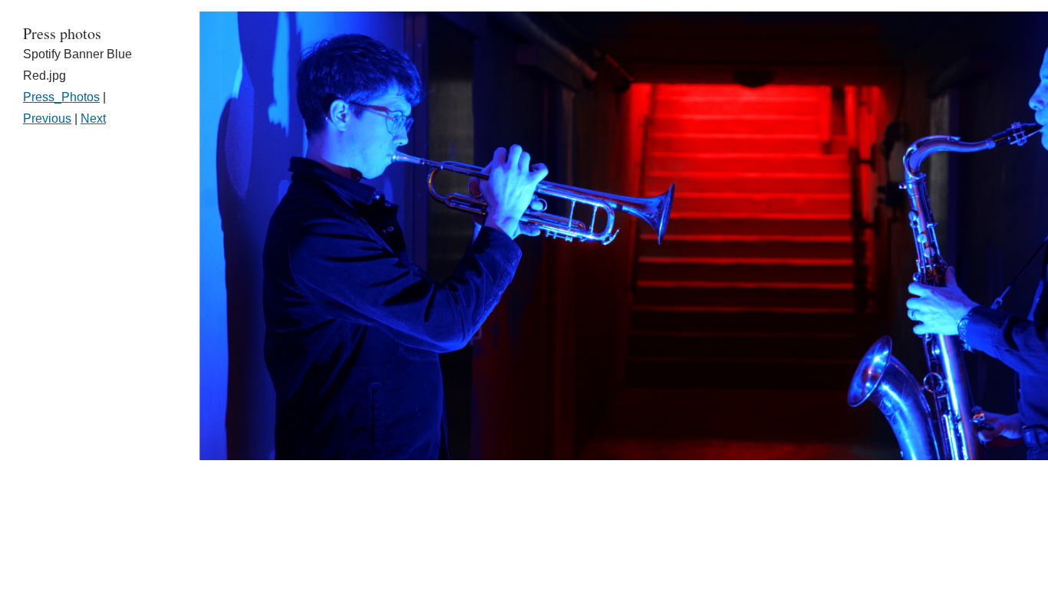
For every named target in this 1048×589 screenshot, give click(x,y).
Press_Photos (61, 97)
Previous (47, 118)
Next (93, 118)
